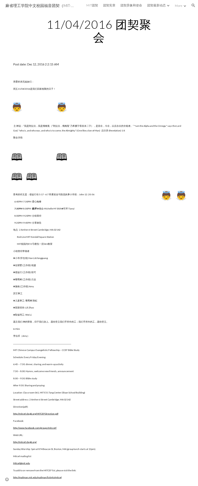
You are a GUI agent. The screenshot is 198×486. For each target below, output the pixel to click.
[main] (98, 30)
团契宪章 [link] (109, 5)
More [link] (178, 5)
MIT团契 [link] (92, 5)
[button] (193, 5)
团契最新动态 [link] (156, 5)
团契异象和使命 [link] (131, 5)
